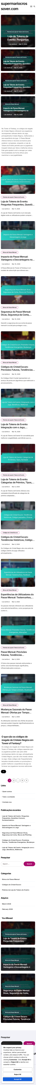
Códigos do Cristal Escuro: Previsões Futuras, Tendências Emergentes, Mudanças (17, 369)
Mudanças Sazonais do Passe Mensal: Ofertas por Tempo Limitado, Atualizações (16, 712)
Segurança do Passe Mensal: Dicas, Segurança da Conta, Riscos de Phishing (16, 314)
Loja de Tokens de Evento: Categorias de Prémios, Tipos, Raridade (16, 482)
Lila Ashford (13, 44)
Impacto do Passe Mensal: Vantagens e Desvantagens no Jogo (15, 110)
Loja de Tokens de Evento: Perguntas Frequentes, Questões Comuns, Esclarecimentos (16, 63)
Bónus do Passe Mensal (12, 104)
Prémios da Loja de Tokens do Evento (18, 31)
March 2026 (6, 904)
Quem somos (7, 791)
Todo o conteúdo (8, 797)
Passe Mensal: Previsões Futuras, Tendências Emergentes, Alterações (14, 655)
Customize (18, 1069)
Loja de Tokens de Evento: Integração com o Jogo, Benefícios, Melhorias (14, 427)
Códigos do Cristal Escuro (10, 532)
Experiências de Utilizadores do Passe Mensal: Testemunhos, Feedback (17, 597)
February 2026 (7, 909)
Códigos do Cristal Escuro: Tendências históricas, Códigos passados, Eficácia (17, 540)
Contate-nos (7, 802)
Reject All (17, 1074)
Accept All (17, 1079)
